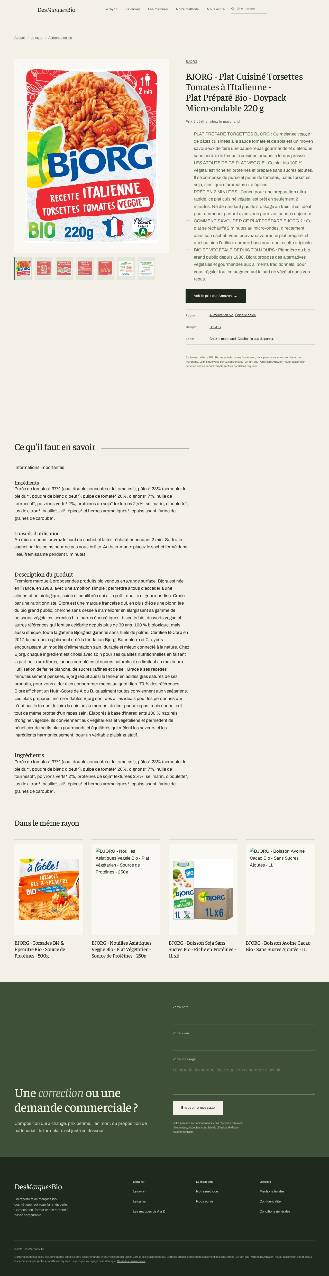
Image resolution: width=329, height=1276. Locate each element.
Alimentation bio (60, 38)
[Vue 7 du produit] (146, 268)
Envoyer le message (198, 1107)
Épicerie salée (245, 315)
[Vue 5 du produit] (105, 268)
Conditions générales (275, 1211)
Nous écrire (216, 9)
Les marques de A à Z (149, 1211)
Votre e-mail (182, 1033)
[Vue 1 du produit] (23, 268)
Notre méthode (187, 9)
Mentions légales (272, 1191)
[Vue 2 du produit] (43, 268)
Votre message (184, 1059)
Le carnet (133, 9)
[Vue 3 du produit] (64, 268)
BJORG (191, 61)
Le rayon (110, 9)
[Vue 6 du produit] (126, 268)
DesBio (56, 9)
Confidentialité (270, 1201)
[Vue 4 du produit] (85, 268)
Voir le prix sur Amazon (215, 296)
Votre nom (180, 1006)
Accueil (19, 38)
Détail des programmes (131, 1261)
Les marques (158, 9)
